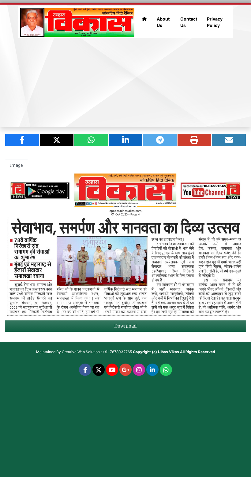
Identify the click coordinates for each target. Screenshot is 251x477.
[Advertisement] (125, 83)
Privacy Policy (215, 22)
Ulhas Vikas (168, 351)
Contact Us (188, 22)
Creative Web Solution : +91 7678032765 (97, 351)
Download (125, 325)
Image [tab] (16, 165)
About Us (163, 22)
